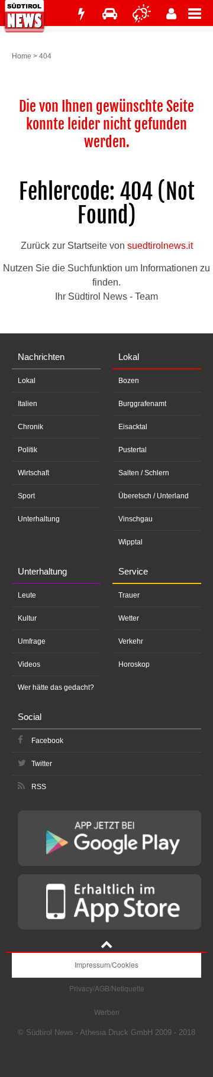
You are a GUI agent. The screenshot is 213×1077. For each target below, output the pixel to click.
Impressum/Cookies (106, 964)
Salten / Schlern (143, 473)
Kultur (27, 618)
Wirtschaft (33, 473)
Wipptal (130, 542)
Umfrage (32, 641)
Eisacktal (132, 427)
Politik (27, 450)
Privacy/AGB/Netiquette (106, 988)
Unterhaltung (39, 519)
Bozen (128, 381)
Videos (29, 664)
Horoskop (134, 664)
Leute (27, 595)
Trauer (129, 595)
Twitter (41, 764)
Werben (107, 1012)
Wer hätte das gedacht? (56, 687)
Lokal (27, 381)
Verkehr (130, 641)
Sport (26, 496)
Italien (27, 404)
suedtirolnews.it (160, 246)
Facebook (47, 741)
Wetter (128, 618)
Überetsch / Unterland (153, 496)
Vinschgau (135, 519)
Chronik (30, 427)
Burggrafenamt (142, 404)
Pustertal (132, 450)
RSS (38, 787)
